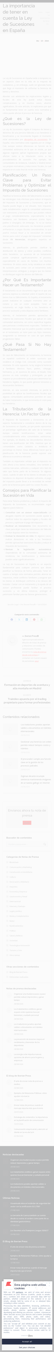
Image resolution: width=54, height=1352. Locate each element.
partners (19, 1292)
